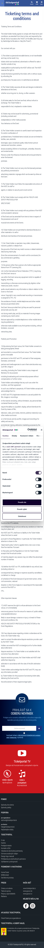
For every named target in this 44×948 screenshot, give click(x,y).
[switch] (38, 479)
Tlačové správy (6, 891)
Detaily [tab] (14, 436)
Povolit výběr (22, 509)
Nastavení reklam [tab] (26, 436)
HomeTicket (5, 872)
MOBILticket (5, 875)
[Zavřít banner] (41, 430)
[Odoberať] (39, 728)
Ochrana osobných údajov (9, 853)
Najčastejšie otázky (7, 829)
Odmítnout (22, 516)
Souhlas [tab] (5, 436)
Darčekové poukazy (7, 877)
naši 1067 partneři (14, 447)
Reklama (4, 896)
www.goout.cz (27, 893)
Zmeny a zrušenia (6, 888)
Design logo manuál (7, 856)
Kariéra (3, 843)
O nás (3, 840)
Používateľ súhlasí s (23, 736)
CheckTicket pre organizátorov (11, 918)
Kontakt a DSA (5, 848)
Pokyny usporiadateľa (8, 893)
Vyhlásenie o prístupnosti (9, 861)
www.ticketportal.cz (29, 888)
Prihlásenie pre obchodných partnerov (13, 859)
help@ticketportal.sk (8, 827)
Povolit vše (22, 502)
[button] (36, 3)
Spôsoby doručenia (7, 805)
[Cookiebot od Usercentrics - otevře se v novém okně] (28, 429)
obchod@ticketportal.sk (9, 820)
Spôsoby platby (6, 807)
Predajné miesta (6, 845)
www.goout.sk (27, 891)
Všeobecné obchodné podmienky (12, 851)
